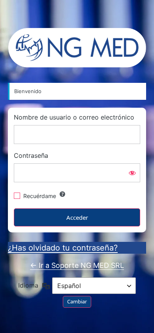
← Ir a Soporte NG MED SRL (77, 265)
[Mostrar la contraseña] (132, 172)
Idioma (28, 285)
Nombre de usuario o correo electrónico (74, 117)
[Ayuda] (62, 194)
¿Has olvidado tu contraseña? (63, 248)
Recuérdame (39, 196)
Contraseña (31, 155)
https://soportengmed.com (77, 47)
